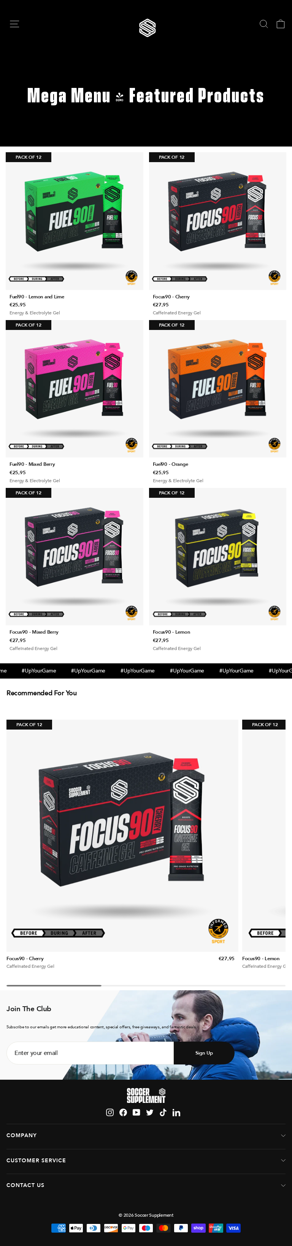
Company (21, 1135)
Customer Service (36, 1160)
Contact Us (25, 1185)
